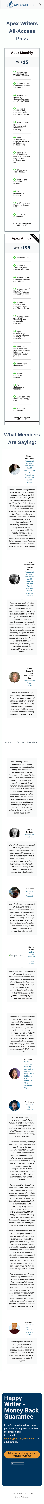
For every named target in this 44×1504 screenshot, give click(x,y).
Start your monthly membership (22, 224)
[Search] (39, 4)
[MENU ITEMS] (31, 1493)
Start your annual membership (22, 418)
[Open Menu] (3, 4)
